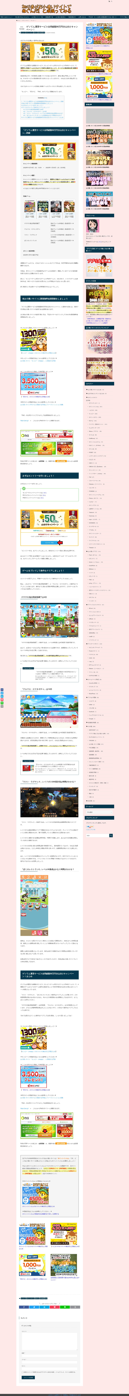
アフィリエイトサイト (96, 604)
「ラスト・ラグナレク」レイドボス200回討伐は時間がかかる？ (43, 113)
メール (24, 1359)
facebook (92, 711)
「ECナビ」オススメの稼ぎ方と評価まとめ (35, 397)
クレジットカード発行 (96, 762)
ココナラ (92, 701)
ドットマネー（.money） (97, 473)
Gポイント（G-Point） (96, 445)
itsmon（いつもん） (96, 562)
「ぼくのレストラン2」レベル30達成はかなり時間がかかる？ (42, 115)
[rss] (109, 1)
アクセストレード (95, 626)
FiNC (91, 579)
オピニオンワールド (95, 647)
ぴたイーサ (93, 576)
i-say (91, 661)
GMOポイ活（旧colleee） (97, 466)
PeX (43, 32)
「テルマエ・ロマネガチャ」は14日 (35, 111)
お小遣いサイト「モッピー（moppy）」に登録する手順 (38, 361)
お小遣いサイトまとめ (96, 389)
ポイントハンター (95, 533)
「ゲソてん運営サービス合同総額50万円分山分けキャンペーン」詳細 (42, 101)
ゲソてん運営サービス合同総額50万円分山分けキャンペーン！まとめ (42, 117)
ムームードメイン (95, 690)
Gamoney (93, 516)
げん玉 (92, 459)
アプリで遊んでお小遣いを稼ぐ (99, 733)
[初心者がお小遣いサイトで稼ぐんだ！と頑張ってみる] (64, 8)
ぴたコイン (93, 558)
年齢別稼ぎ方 (94, 765)
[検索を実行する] (111, 835)
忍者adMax (93, 633)
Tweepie (92, 547)
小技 (91, 797)
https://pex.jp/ (24, 421)
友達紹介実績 (94, 772)
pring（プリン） (95, 583)
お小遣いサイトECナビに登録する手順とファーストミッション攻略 (41, 405)
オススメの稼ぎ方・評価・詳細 (98, 783)
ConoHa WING (94, 683)
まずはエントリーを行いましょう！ (32, 105)
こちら (44, 493)
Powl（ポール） (95, 555)
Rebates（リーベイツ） (96, 484)
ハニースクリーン (95, 587)
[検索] (111, 1)
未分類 (40, 32)
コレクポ (92, 488)
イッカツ (92, 601)
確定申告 (92, 779)
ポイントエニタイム (96, 442)
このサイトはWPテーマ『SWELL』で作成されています (64, 1395)
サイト (23, 1366)
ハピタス (93, 410)
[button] (24, 1307)
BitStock (92, 569)
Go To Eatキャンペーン (96, 737)
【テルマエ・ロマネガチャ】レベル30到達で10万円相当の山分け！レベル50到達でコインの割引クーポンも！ (55, 765)
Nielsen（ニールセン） (96, 668)
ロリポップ (93, 686)
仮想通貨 (93, 754)
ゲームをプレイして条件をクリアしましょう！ (35, 107)
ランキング (93, 786)
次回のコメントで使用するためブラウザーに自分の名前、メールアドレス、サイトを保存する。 (50, 1372)
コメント (24, 1331)
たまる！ (93, 502)
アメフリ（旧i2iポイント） (98, 424)
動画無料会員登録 (95, 758)
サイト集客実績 (94, 769)
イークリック (94, 640)
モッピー (23, 32)
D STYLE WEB (94, 675)
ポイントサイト (29, 32)
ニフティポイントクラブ (97, 456)
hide (45, 98)
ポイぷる (93, 449)
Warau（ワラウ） (95, 431)
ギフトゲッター (94, 403)
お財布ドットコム (95, 509)
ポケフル (92, 597)
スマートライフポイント (97, 544)
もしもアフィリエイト (96, 615)
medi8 (92, 636)
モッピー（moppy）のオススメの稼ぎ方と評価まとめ (39, 353)
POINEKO (93, 491)
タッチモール (94, 526)
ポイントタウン (95, 417)
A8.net (92, 608)
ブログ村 (92, 708)
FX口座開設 (93, 747)
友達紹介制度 (93, 722)
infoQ (92, 658)
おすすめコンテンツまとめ (97, 393)
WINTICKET (93, 730)
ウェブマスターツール (96, 715)
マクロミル (93, 654)
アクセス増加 (93, 697)
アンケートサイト (95, 644)
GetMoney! (93, 438)
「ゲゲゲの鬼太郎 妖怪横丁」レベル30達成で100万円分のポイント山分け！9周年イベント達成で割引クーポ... (55, 673)
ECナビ (35, 32)
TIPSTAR (92, 740)
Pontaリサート (94, 651)
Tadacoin (93, 512)
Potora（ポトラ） (95, 498)
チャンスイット (94, 470)
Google (92, 719)
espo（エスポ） (94, 519)
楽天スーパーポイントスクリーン (99, 590)
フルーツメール (94, 480)
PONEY (92, 452)
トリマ (92, 572)
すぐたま (93, 435)
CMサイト (93, 463)
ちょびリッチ (94, 428)
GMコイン (93, 594)
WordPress (93, 693)
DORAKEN (93, 523)
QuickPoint (93, 565)
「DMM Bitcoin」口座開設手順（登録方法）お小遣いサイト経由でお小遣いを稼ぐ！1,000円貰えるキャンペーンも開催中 (99, 321)
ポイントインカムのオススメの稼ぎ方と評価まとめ (38, 1206)
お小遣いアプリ (94, 551)
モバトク (93, 537)
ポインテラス (94, 505)
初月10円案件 (94, 790)
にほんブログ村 (90, 829)
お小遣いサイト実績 (96, 744)
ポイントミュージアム (96, 495)
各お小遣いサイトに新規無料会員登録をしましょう (37, 103)
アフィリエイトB (95, 612)
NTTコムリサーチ (95, 665)
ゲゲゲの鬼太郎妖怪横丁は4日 (33, 109)
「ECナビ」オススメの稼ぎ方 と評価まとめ (33, 1279)
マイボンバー (94, 622)
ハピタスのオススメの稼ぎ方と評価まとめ (65, 1246)
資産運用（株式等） (96, 751)
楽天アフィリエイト (95, 629)
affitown (92, 619)
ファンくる (93, 672)
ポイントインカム (95, 406)
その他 (91, 726)
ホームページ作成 (94, 679)
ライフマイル (94, 540)
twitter (92, 704)
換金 (91, 793)
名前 (23, 1353)
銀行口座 (92, 776)
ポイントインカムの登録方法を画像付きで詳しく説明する (40, 1214)
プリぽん (92, 530)
